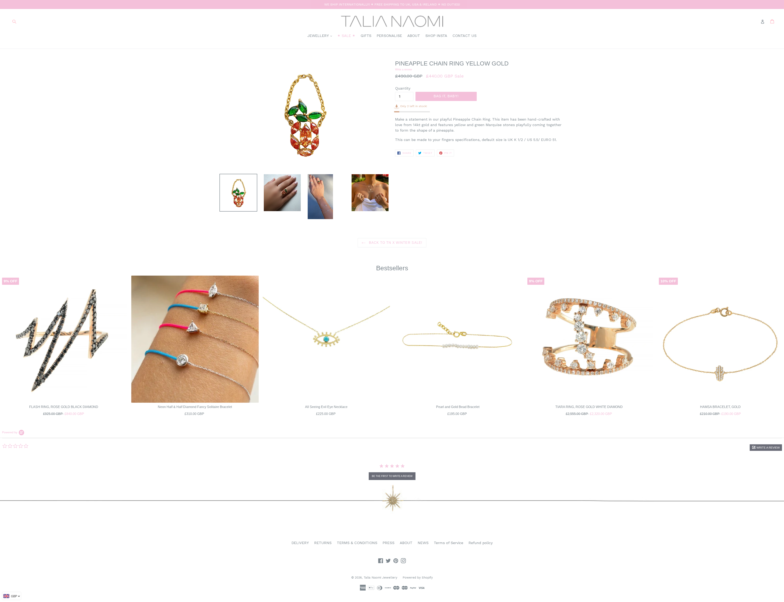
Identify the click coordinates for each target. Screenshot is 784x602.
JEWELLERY (320, 35)
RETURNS (323, 543)
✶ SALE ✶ (346, 35)
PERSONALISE (389, 35)
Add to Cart (64, 413)
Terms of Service (448, 543)
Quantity (402, 88)
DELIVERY (300, 543)
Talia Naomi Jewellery (380, 577)
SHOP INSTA (436, 35)
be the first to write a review (392, 476)
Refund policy (481, 543)
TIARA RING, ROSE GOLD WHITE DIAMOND (589, 407)
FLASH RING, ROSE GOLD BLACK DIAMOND (63, 407)
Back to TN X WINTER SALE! (395, 242)
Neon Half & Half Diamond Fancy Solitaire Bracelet (195, 407)
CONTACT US (464, 35)
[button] (766, 447)
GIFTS (366, 35)
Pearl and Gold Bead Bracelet (457, 407)
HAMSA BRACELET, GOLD (720, 407)
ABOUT (413, 35)
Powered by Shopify (418, 577)
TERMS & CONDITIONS (357, 543)
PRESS (388, 543)
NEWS (423, 543)
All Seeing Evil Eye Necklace (326, 407)
